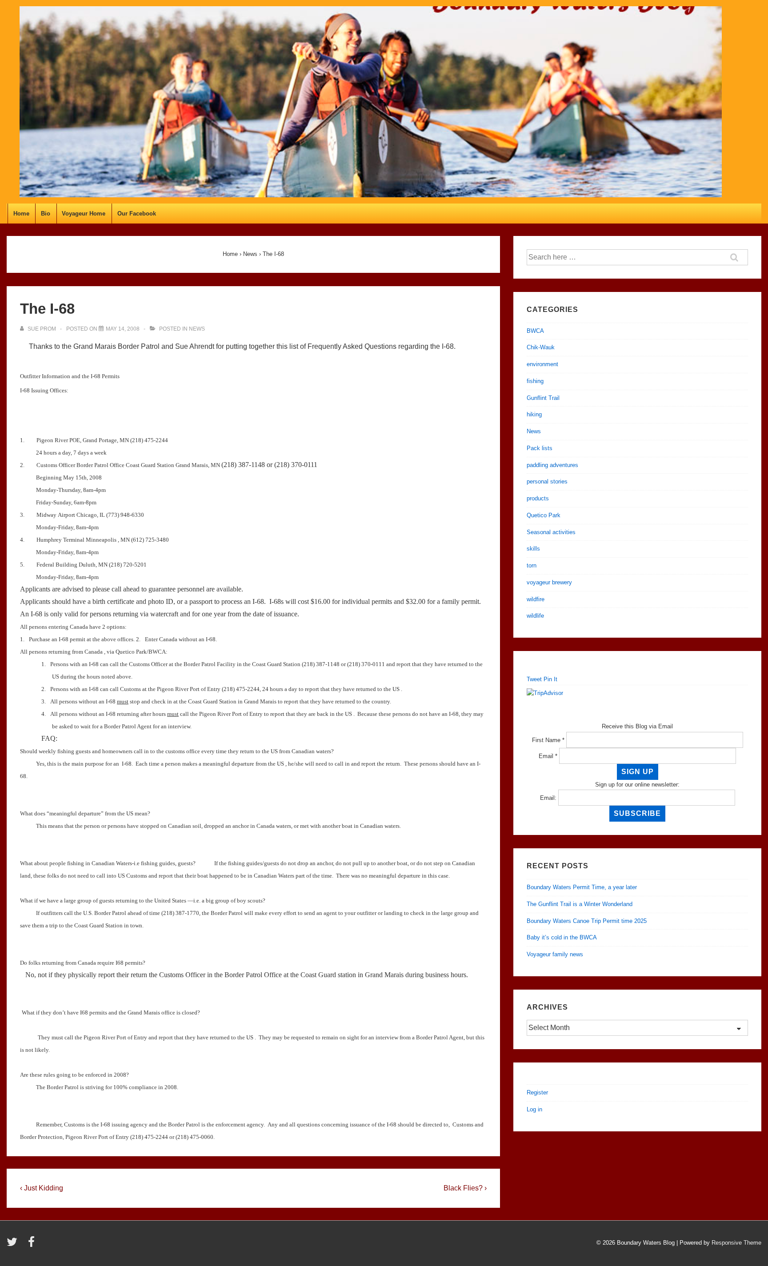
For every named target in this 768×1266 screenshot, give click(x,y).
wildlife (535, 615)
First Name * (548, 740)
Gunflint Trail (543, 398)
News (197, 329)
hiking (534, 414)
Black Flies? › (465, 1188)
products (538, 498)
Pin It (550, 679)
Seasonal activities (551, 532)
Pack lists (539, 448)
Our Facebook (136, 213)
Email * (548, 756)
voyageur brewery (549, 582)
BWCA (535, 330)
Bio (45, 213)
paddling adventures (552, 465)
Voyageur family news (555, 954)
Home (21, 213)
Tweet (534, 679)
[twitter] (14, 1245)
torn (531, 565)
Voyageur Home (83, 213)
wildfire (535, 599)
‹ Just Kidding (41, 1188)
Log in (534, 1109)
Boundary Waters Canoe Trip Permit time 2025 (587, 921)
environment (542, 364)
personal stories (547, 481)
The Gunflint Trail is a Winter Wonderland (579, 904)
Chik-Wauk (541, 347)
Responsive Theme (736, 1242)
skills (533, 548)
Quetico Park (543, 515)
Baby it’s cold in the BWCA (562, 937)
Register (537, 1092)
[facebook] (32, 1245)
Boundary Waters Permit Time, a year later (582, 887)
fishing (535, 381)
